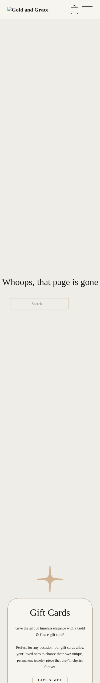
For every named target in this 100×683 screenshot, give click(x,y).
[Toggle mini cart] (74, 9)
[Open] (87, 9)
